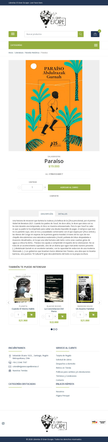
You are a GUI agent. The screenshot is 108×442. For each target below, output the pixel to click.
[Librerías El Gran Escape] (53, 19)
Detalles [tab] (62, 214)
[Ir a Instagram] (3, 423)
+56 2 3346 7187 (20, 362)
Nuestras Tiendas (20, 370)
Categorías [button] (16, 45)
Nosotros (60, 391)
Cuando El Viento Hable (23, 308)
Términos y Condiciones (66, 376)
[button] (51, 329)
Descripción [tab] (47, 214)
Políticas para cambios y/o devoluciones (73, 372)
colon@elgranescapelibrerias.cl (26, 366)
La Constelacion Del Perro (54, 309)
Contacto (60, 380)
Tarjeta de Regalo (63, 355)
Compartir (54, 196)
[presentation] (9, 302)
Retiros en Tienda (63, 368)
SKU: (47, 174)
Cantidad (33, 182)
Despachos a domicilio (65, 363)
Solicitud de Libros (64, 359)
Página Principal (62, 395)
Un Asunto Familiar (85, 308)
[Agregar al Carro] (31, 315)
